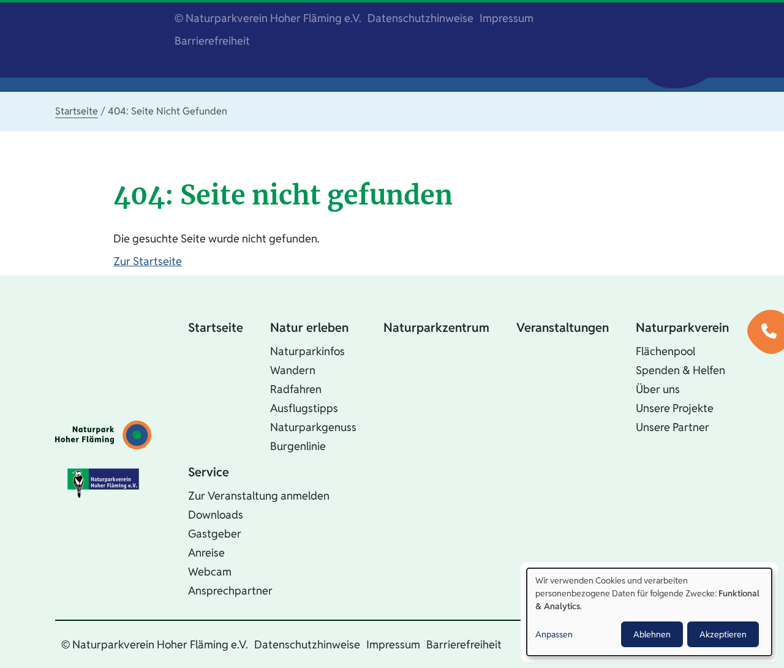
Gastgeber (214, 534)
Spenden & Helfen (680, 370)
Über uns (658, 389)
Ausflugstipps (304, 408)
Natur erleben (309, 328)
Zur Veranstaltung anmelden (259, 496)
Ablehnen (652, 634)
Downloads (215, 515)
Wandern (292, 370)
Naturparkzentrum (436, 328)
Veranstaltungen (562, 328)
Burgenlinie (298, 446)
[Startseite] (103, 435)
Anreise (206, 553)
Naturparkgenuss (313, 427)
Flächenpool (665, 351)
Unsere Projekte (675, 408)
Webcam (210, 572)
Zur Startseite (147, 261)
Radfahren (296, 389)
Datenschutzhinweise (420, 18)
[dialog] (649, 612)
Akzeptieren (723, 634)
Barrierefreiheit (212, 41)
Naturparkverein (682, 328)
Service (208, 472)
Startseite (76, 111)
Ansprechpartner (230, 591)
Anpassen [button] (554, 634)
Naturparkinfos (307, 351)
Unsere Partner (672, 427)
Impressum (506, 18)
